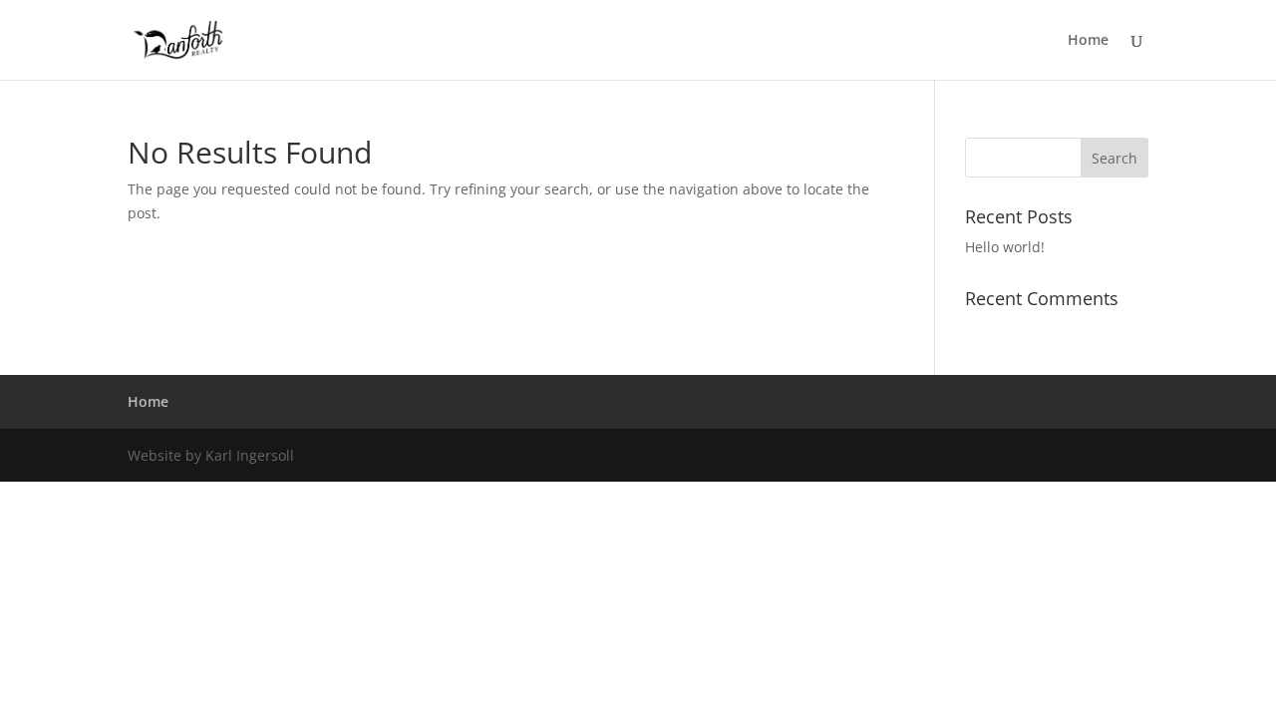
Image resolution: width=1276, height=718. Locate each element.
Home (1088, 41)
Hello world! (1005, 246)
